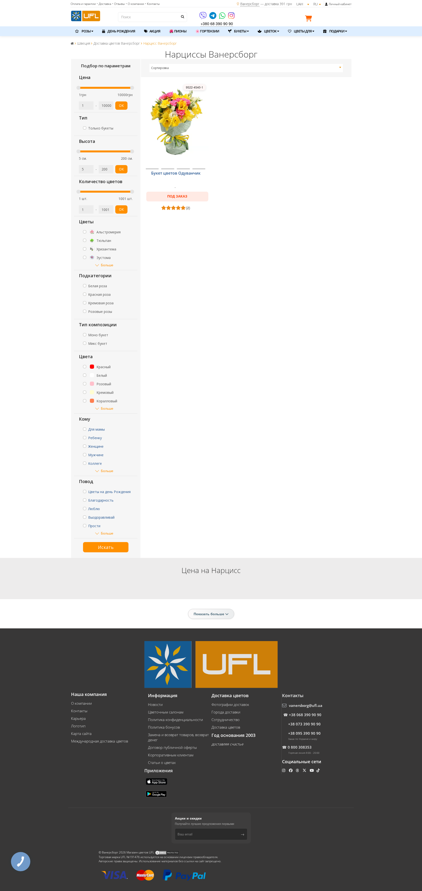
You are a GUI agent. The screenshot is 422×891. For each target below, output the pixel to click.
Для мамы (96, 429)
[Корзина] (309, 19)
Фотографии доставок (230, 704)
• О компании (135, 4)
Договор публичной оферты (172, 747)
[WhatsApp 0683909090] (222, 17)
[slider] (78, 88)
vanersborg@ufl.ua (305, 705)
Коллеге (95, 463)
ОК (121, 105)
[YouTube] (312, 770)
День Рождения (121, 31)
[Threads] (298, 770)
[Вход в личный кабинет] (326, 4)
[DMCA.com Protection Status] (167, 852)
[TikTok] (318, 770)
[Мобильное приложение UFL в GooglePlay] (156, 793)
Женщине (96, 446)
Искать (106, 547)
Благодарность (101, 500)
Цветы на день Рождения (109, 491)
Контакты (79, 710)
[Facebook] (291, 770)
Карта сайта (81, 733)
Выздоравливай (101, 517)
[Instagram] (231, 17)
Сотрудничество (225, 719)
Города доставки (225, 712)
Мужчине (96, 455)
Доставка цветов (225, 727)
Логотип (78, 725)
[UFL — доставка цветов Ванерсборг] (85, 15)
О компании (81, 703)
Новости (155, 704)
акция (154, 31)
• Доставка (104, 4)
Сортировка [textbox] (160, 68)
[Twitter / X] (305, 770)
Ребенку (95, 438)
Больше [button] (107, 265)
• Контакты (152, 4)
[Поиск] (182, 16)
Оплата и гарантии (83, 4)
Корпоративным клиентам (170, 754)
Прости (94, 526)
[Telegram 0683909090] (213, 17)
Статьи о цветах (162, 762)
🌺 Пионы (177, 31)
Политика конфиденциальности (175, 719)
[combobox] (246, 68)
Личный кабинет (340, 4)
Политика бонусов (164, 727)
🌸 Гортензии (207, 31)
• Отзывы (118, 4)
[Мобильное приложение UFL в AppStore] (157, 781)
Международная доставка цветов (99, 741)
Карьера (78, 718)
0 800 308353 (300, 747)
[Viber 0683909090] (203, 17)
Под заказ (177, 196)
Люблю (94, 508)
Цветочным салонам (165, 712)
